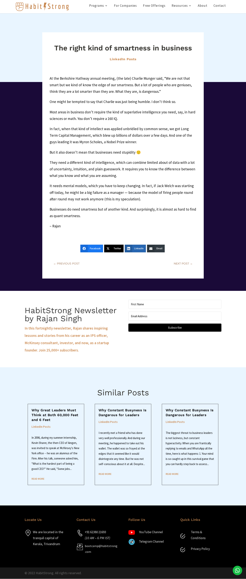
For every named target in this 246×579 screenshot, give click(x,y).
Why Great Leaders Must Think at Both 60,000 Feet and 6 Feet (55, 415)
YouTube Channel (151, 532)
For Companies (125, 6)
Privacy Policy (200, 549)
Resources (180, 6)
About (202, 6)
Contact (220, 6)
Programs (96, 6)
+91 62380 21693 (95, 532)
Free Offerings (154, 6)
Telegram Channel (151, 541)
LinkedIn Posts (123, 59)
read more (38, 478)
